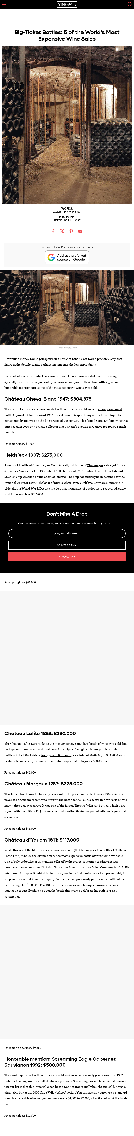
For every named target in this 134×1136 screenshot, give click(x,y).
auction (101, 376)
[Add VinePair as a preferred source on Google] (67, 257)
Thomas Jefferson (86, 806)
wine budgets (35, 376)
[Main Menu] (4, 4)
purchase (105, 1093)
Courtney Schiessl (67, 212)
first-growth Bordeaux (56, 755)
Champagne (95, 465)
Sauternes (89, 862)
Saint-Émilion (105, 421)
